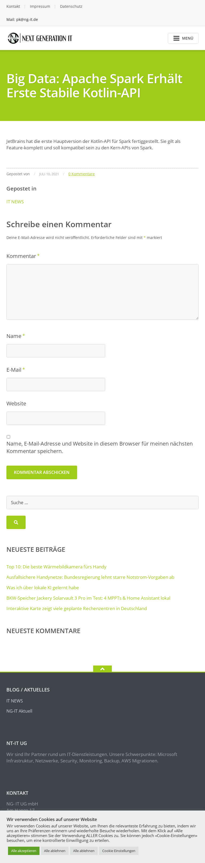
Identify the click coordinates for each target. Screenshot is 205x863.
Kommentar (21, 256)
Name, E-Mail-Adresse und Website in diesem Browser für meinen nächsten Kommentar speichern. (99, 447)
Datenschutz (71, 6)
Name (13, 336)
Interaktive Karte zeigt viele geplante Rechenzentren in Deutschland (76, 608)
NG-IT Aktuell (19, 711)
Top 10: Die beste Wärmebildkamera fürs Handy (56, 567)
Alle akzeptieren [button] (23, 850)
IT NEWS (15, 202)
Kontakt (13, 6)
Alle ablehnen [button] (54, 850)
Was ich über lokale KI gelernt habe (42, 587)
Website (16, 403)
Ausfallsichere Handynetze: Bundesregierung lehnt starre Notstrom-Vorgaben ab (90, 577)
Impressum (40, 6)
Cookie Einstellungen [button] (118, 850)
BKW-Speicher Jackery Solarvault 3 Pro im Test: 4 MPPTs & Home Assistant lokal (88, 598)
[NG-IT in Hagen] (40, 38)
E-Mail (13, 369)
